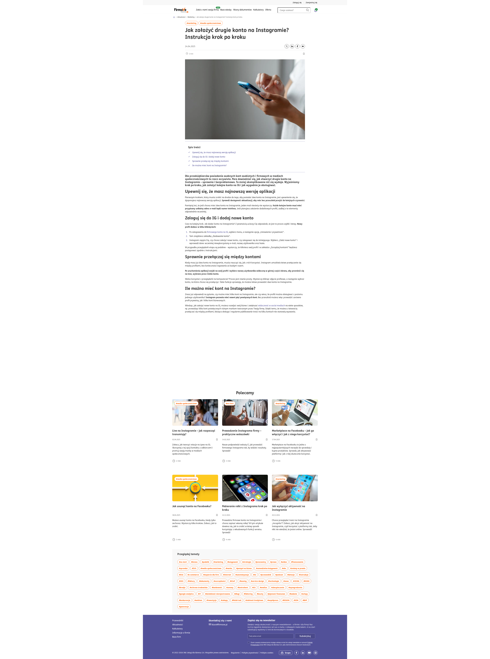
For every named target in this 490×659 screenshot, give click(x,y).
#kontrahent (244, 587)
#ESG (182, 574)
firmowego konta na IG (217, 232)
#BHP (306, 600)
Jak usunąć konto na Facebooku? (195, 506)
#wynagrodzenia (296, 587)
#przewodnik (266, 574)
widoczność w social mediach (271, 305)
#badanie (294, 593)
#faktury (192, 581)
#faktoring (249, 593)
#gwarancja (184, 606)
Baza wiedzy (225, 9)
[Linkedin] (303, 653)
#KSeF (233, 581)
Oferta (268, 9)
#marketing (192, 23)
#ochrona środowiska (199, 587)
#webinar (199, 600)
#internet (228, 574)
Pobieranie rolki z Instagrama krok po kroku (244, 507)
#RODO (307, 581)
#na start (230, 403)
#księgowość (233, 561)
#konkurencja (185, 600)
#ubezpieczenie (278, 587)
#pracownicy (261, 561)
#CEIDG (297, 581)
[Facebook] (296, 653)
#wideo (285, 561)
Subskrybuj (305, 636)
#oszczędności (220, 581)
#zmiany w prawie (298, 568)
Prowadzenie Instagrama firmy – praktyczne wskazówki (245, 432)
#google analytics (187, 593)
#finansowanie (298, 561)
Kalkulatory (258, 9)
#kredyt (183, 587)
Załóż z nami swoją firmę (207, 9)
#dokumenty (205, 581)
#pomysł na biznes (244, 568)
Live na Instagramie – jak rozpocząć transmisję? (193, 432)
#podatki (206, 561)
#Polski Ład (237, 600)
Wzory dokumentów (242, 9)
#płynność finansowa (277, 593)
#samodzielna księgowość (267, 568)
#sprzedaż (184, 568)
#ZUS (195, 568)
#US (254, 587)
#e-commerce (194, 574)
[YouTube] (309, 653)
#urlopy (305, 593)
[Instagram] (315, 653)
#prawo (274, 561)
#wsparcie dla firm (211, 574)
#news (286, 581)
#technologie (274, 581)
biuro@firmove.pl (219, 624)
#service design (258, 581)
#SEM (297, 600)
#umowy (230, 587)
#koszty (261, 593)
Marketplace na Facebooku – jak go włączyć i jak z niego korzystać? (295, 432)
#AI (255, 574)
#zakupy (225, 600)
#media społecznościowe (211, 23)
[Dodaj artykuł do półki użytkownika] (217, 439)
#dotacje (291, 574)
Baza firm (176, 636)
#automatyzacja (242, 574)
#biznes (195, 561)
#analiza (264, 587)
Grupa (288, 652)
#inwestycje (212, 600)
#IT (200, 593)
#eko (285, 568)
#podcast (280, 574)
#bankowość (218, 587)
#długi (237, 593)
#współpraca (273, 600)
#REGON (287, 600)
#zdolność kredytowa (255, 600)
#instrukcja (304, 574)
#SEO (182, 581)
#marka (230, 568)
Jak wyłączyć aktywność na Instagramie (292, 507)
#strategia (247, 561)
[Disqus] (245, 349)
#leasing (244, 581)
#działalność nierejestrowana (218, 593)
